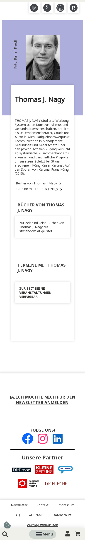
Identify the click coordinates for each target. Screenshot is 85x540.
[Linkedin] (57, 438)
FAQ (17, 515)
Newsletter (19, 505)
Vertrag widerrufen (42, 525)
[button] (47, 534)
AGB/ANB (36, 515)
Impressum (66, 505)
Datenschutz (62, 515)
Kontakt (42, 505)
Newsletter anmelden (42, 403)
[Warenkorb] (78, 533)
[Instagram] (42, 438)
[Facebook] (27, 438)
